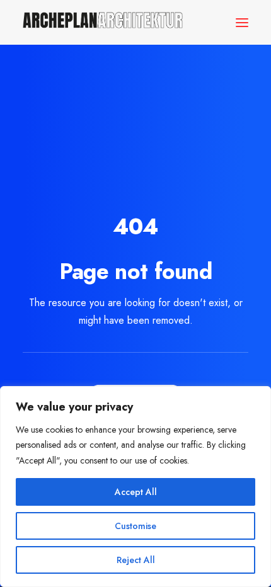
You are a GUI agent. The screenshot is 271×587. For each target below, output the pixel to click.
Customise (135, 526)
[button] (242, 22)
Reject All (136, 560)
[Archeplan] (103, 22)
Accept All (136, 492)
